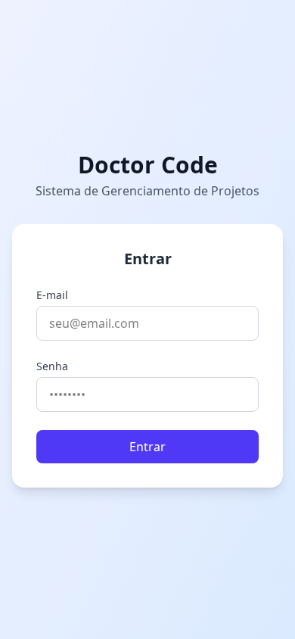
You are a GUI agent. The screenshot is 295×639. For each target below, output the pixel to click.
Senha (52, 366)
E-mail (52, 295)
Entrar (147, 446)
